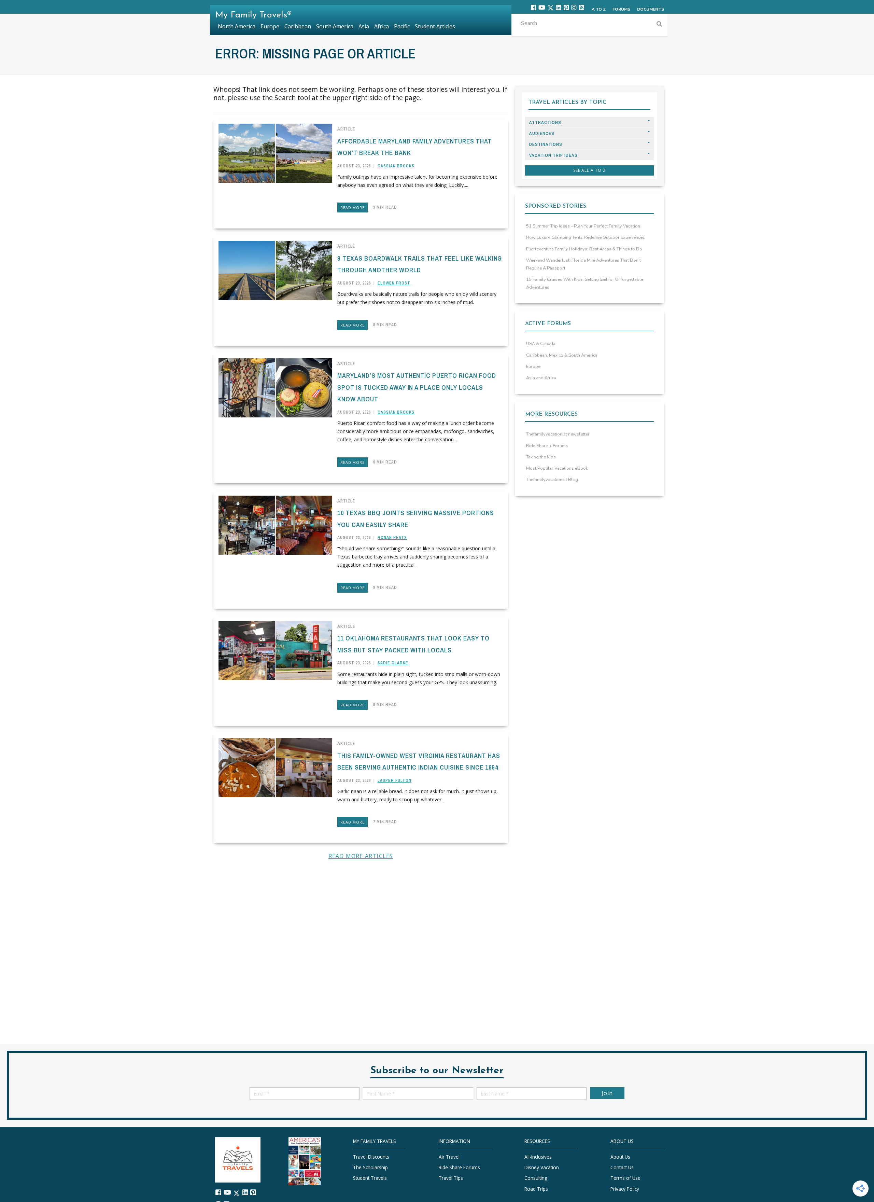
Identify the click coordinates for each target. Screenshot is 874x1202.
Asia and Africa (541, 378)
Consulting (535, 1178)
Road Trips (536, 1188)
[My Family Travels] (237, 1159)
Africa (381, 26)
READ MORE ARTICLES (360, 856)
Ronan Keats (392, 537)
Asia (363, 26)
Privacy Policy (624, 1188)
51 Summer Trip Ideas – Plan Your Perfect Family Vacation (583, 226)
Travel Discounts (371, 1156)
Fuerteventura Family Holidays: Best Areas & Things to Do (584, 249)
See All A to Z (589, 170)
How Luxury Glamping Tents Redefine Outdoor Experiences (585, 237)
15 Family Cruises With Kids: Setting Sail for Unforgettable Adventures (584, 283)
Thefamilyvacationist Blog (552, 479)
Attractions (545, 122)
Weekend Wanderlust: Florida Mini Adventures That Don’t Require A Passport (583, 264)
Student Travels (370, 1178)
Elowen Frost (394, 283)
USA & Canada (540, 344)
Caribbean (297, 26)
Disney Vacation (541, 1167)
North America (236, 26)
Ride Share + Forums (547, 446)
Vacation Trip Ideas (553, 155)
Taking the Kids (541, 457)
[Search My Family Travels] (659, 25)
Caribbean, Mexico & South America (561, 355)
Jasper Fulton (394, 780)
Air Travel (449, 1156)
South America (334, 26)
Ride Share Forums (459, 1167)
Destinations (545, 144)
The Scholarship (370, 1167)
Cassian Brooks (396, 166)
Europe (533, 366)
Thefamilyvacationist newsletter (558, 434)
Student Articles (435, 26)
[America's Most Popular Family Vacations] (304, 1160)
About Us (620, 1156)
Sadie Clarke (393, 663)
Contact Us (622, 1167)
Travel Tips (451, 1178)
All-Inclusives (538, 1156)
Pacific (402, 26)
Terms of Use (625, 1178)
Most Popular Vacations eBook (557, 468)
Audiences (541, 133)
